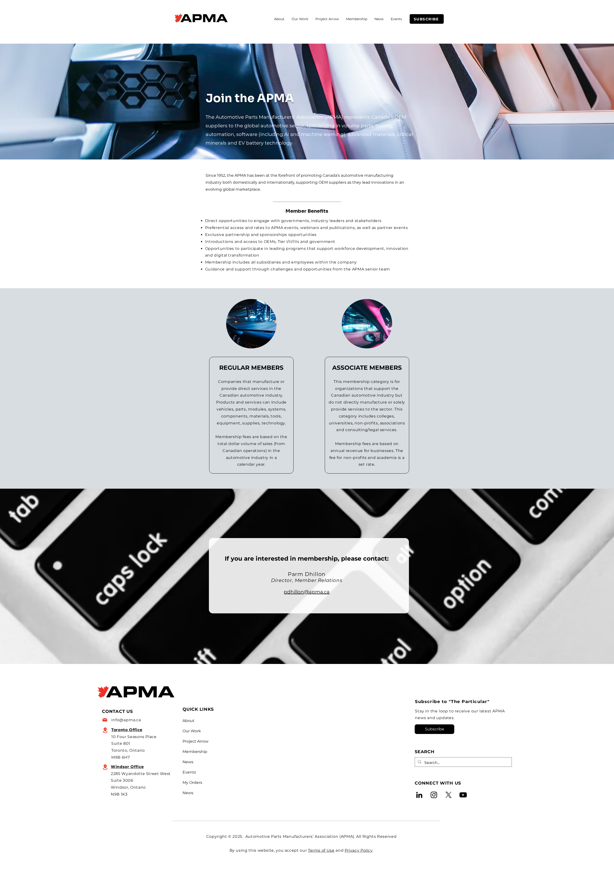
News (188, 762)
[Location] (105, 730)
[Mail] (105, 720)
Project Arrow (194, 741)
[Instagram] (434, 795)
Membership (194, 751)
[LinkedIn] (419, 795)
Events (189, 772)
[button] (300, 19)
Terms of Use (321, 850)
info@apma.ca (126, 720)
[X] (448, 795)
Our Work (192, 731)
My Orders (192, 782)
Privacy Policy (358, 850)
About (189, 720)
